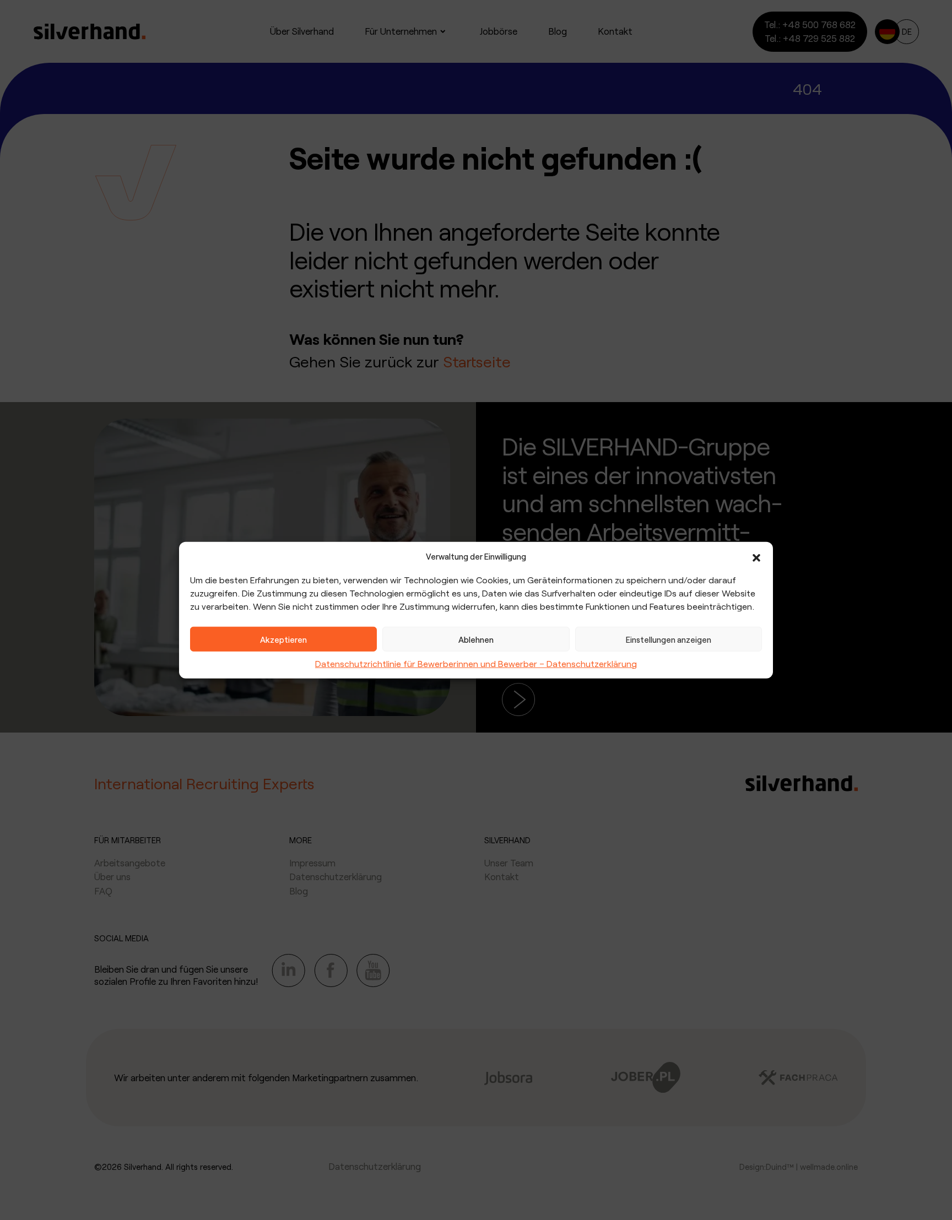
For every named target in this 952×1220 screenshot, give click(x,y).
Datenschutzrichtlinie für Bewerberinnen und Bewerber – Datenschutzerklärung (476, 663)
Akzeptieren (283, 639)
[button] (756, 556)
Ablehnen (476, 639)
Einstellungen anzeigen (668, 639)
